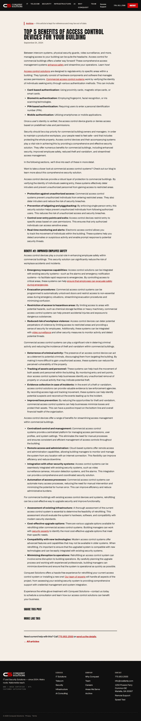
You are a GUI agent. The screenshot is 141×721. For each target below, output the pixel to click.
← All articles (31, 641)
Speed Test (120, 700)
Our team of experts (75, 576)
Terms (34, 716)
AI (75, 4)
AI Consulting (62, 693)
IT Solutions (61, 677)
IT (27, 4)
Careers (89, 685)
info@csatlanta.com (124, 681)
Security (46, 4)
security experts (40, 531)
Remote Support (103, 5)
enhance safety (56, 65)
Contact (133, 5)
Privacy (28, 716)
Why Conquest (92, 677)
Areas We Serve (92, 689)
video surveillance (41, 332)
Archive (29, 23)
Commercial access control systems (65, 79)
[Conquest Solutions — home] (13, 5)
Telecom (35, 4)
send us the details (86, 636)
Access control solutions (37, 71)
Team (93, 4)
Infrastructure (62, 4)
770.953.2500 (119, 5)
